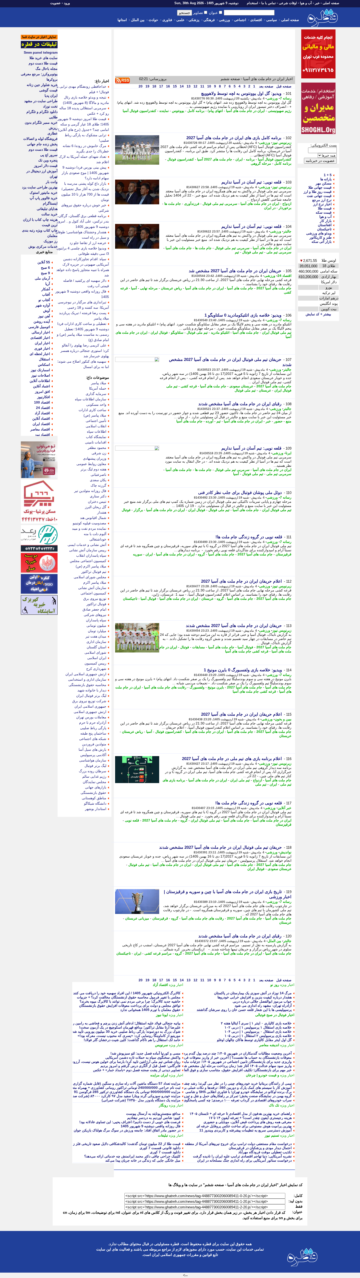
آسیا (134, 288)
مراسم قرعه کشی (158, 953)
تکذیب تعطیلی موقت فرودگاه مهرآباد (265, 1152)
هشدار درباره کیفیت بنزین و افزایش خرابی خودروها (254, 997)
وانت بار (52, 182)
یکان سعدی (98, 480)
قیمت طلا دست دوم (43, 63)
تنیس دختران (97, 502)
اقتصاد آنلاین (41, 418)
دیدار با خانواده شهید (91, 690)
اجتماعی (240, 20)
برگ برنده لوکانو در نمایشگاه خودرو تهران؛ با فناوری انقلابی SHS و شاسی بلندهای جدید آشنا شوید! (221, 1092)
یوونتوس (178, 111)
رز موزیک (51, 241)
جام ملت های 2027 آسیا (214, 159)
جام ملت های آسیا (179, 248)
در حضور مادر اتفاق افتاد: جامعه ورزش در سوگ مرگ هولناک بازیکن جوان (127, 1130)
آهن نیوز (44, 316)
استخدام (252, 3)
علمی (180, 20)
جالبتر (287, 231)
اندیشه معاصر (269, 1045)
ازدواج (286, 204)
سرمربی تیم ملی (278, 252)
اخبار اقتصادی (40, 338)
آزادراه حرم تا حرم (92, 723)
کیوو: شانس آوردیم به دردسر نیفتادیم (153, 1118)
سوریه (137, 554)
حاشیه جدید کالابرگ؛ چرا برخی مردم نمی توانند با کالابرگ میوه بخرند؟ (130, 1001)
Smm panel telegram (41, 52)
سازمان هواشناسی (92, 760)
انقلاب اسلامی (96, 426)
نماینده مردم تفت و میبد (89, 528)
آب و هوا (306, 3)
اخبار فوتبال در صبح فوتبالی (274, 1015)
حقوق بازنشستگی (93, 793)
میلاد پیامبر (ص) (95, 415)
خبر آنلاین (284, 808)
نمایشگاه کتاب (96, 437)
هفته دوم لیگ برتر (93, 469)
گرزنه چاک (98, 485)
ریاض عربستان (171, 288)
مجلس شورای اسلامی (90, 577)
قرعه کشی (189, 386)
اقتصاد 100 (42, 402)
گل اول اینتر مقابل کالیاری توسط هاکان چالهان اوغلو (254, 1040)
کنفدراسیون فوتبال (180, 159)
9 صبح (45, 273)
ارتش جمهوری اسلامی (90, 712)
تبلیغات (163, 1135)
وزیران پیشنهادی (94, 458)
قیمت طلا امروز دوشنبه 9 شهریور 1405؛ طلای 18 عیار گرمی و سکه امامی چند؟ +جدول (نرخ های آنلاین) (83, 124)
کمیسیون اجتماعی (93, 593)
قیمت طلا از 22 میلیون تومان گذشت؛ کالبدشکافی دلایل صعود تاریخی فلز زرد (125, 1144)
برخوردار (285, 208)
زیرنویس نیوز (281, 143)
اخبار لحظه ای (40, 354)
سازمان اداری (96, 642)
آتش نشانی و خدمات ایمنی (87, 545)
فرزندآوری (191, 204)
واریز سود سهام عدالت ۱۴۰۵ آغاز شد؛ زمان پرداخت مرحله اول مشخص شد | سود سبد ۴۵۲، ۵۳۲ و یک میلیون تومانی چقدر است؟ (198, 1066)
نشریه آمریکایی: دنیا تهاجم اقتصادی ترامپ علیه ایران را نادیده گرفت (242, 1156)
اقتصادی (256, 20)
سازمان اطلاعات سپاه (90, 399)
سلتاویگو (177, 332)
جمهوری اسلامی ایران (90, 706)
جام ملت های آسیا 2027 (273, 288)
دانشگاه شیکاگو (95, 803)
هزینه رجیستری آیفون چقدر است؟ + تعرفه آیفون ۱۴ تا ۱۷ (250, 1118)
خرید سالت (49, 214)
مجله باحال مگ (47, 69)
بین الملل (137, 20)
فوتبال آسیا (148, 599)
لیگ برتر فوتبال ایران (91, 696)
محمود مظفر (97, 448)
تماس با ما (268, 3)
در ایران (270, 208)
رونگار (163, 1105)
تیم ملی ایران (240, 780)
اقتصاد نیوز (42, 435)
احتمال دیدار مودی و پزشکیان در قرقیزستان (260, 1148)
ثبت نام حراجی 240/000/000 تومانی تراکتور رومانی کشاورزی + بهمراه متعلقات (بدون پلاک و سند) (109, 1088)
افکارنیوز (43, 397)
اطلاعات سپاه (96, 431)
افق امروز (42, 391)
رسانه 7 (285, 98)
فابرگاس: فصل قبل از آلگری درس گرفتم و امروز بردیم (140, 1066)
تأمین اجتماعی (96, 421)
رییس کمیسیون (95, 663)
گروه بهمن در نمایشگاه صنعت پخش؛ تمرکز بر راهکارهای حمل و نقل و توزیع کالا (234, 1096)
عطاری (53, 133)
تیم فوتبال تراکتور (93, 572)
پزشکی (194, 20)
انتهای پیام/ (215, 111)
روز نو (274, 985)
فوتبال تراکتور (96, 604)
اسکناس (44, 365)
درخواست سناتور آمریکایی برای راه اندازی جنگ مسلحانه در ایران (244, 1160)
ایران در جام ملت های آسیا (245, 111)
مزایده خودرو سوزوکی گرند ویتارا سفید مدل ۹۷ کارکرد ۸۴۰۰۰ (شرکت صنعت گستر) (119, 1096)
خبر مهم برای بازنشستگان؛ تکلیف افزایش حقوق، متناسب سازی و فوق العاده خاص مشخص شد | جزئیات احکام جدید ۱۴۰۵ (204, 1070)
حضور (278, 421)
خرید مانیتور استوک (44, 193)
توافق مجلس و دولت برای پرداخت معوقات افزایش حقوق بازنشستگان (129, 1006)
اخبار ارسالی (41, 332)
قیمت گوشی (48, 90)
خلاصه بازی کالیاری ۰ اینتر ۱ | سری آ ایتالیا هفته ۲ (256, 1023)
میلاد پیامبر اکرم (94, 582)
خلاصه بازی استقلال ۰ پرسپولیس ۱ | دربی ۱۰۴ (258, 1031)
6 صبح (45, 268)
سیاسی (271, 20)
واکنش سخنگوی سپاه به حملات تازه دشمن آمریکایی (142, 1057)
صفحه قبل (283, 86)
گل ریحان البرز (95, 507)
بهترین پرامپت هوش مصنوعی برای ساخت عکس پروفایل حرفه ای (244, 1126)
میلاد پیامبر (98, 383)
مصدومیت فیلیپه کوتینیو (89, 523)
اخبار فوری (42, 348)
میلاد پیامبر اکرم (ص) (91, 566)
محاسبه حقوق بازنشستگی (87, 685)
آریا (47, 284)
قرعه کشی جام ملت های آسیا (246, 651)
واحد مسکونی (96, 404)
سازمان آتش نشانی (92, 588)
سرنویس (161, 1045)
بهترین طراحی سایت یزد (40, 187)
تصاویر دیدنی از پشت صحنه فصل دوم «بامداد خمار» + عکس (136, 1070)
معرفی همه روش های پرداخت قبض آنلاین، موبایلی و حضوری (248, 1122)
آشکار (45, 289)
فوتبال (126, 510)
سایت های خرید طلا (43, 58)
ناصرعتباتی (98, 475)
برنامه (250, 159)
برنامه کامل (195, 111)
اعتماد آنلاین (41, 386)
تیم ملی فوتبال (252, 252)
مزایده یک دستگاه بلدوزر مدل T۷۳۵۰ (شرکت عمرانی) (141, 1100)
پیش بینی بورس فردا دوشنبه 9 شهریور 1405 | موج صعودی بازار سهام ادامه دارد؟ (85, 172)
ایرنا (288, 453)
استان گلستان (96, 647)
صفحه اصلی (331, 3)
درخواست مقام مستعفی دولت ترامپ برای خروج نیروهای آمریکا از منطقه (238, 1144)
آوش (46, 311)
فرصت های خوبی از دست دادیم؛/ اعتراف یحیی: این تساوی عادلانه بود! (129, 1122)
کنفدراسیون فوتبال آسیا (139, 111)
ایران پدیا (51, 96)
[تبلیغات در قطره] (39, 47)
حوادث (153, 20)
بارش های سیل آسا (92, 749)
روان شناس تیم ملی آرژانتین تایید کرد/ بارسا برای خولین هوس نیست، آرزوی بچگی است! (116, 1062)
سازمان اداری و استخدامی (87, 679)
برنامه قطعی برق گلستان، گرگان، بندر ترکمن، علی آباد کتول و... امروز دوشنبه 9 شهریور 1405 (83, 221)
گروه (201, 554)
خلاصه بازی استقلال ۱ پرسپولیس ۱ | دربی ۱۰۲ (258, 1027)
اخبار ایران (42, 343)
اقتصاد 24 (284, 276)
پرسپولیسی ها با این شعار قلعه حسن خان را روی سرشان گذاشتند (244, 1010)
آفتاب (46, 294)
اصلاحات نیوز (40, 375)
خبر (317, 3)
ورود (67, 3)
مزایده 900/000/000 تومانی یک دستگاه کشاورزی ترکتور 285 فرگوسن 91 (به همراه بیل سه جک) (110, 1092)
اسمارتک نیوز (40, 370)
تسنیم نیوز (272, 1135)
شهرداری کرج (96, 669)
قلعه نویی (132, 820)
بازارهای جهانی (95, 787)
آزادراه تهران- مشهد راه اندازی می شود (263, 1006)
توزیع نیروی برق (94, 599)
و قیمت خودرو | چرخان (262, 1075)
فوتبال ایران (159, 332)
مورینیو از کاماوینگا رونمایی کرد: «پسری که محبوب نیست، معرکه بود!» (129, 1036)
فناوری (167, 20)
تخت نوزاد (50, 106)
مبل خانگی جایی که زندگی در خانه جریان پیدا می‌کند (142, 1160)
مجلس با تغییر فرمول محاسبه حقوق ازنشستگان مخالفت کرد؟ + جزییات (128, 997)
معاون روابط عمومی (91, 464)
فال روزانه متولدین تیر (90, 491)
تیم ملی (260, 784)
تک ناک (274, 1105)
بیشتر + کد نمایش (318, 314)
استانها (122, 20)
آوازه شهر (43, 305)
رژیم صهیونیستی (279, 111)
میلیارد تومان (97, 631)
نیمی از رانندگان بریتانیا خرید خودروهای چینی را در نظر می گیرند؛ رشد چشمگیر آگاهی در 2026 (224, 1083)
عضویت (55, 3)
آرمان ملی (42, 278)
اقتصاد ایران (41, 424)
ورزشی (224, 20)
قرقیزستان (283, 554)
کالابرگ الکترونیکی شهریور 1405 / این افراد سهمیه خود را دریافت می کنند (126, 993)
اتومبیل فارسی (39, 327)
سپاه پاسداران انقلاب (91, 555)
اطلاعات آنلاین (40, 381)
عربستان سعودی (241, 386)
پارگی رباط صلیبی (93, 728)
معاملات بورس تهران (91, 717)
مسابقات (198, 647)
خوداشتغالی (97, 539)
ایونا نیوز (162, 1015)
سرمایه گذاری (96, 394)
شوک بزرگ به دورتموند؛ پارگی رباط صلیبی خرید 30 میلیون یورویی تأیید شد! (125, 1031)
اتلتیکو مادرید (220, 332)
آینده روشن (42, 321)
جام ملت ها (172, 204)
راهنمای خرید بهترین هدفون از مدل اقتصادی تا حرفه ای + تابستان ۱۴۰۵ (241, 1114)
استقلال (44, 359)
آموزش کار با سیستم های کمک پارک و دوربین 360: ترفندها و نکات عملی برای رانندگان (230, 1088)
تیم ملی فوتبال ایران (276, 332)
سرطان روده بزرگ (92, 771)
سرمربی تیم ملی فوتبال (220, 204)
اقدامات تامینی (95, 442)
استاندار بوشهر (95, 809)
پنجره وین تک (48, 160)
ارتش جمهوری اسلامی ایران (85, 674)
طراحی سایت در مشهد (41, 101)
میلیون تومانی (96, 625)
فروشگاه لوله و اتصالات (40, 139)
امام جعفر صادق (94, 609)
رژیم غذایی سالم (94, 776)
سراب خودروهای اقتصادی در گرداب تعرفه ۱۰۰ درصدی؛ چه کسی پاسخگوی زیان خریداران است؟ (222, 1100)
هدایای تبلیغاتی (47, 209)
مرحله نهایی (149, 288)
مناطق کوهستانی (94, 798)
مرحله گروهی (261, 163)
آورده (209, 421)
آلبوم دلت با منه (95, 534)
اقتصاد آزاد (160, 985)
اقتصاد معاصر (40, 429)
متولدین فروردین (94, 744)
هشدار (101, 512)
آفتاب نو (44, 300)
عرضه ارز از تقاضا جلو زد (88, 243)
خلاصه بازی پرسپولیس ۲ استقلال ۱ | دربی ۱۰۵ (258, 1036)
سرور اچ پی (49, 155)
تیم (237, 252)
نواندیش (285, 852)
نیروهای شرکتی (95, 615)
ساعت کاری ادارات (92, 410)
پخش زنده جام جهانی (42, 144)
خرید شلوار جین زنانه (42, 85)
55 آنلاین (43, 262)
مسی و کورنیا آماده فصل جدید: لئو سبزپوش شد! (145, 1053)
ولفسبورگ (197, 687)
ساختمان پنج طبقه (93, 733)
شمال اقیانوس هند (93, 518)
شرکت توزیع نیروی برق (89, 701)
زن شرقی (99, 453)
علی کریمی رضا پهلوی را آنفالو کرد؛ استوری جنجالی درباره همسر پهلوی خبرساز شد (84, 350)
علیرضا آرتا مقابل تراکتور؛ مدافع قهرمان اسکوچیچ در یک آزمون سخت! (129, 1027)
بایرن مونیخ (216, 687)
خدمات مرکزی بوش (43, 246)
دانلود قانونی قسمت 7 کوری (160, 1148)
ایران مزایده (159, 1075)
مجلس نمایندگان (94, 782)
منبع (288, 421)
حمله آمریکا (97, 388)
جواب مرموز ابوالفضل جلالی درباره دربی (262, 1001)
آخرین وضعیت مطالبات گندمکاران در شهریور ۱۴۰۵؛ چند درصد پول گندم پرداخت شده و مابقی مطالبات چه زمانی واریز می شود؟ (199, 1053)
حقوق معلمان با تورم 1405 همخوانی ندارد (150, 1010)
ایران (239, 159)
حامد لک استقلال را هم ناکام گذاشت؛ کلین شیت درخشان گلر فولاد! (132, 1040)
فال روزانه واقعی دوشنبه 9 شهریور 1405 (150, 1126)
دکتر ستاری (98, 496)
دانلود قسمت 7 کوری (165, 1152)
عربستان (265, 390)
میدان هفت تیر (95, 636)
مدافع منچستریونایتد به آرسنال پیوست (153, 1114)
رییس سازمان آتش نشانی (87, 550)
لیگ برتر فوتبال (95, 766)
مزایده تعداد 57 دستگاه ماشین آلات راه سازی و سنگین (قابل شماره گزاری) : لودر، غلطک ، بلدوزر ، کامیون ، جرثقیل (96, 1083)
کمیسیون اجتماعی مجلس (88, 561)
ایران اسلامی (96, 658)
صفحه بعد (265, 86)
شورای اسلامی (95, 652)
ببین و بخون (283, 719)
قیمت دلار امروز (46, 166)
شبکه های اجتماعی (92, 739)
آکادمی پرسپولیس (93, 755)
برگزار (138, 510)
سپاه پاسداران (96, 620)
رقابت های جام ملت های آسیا (165, 687)
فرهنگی (209, 20)
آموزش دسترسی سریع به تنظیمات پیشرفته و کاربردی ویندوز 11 (245, 1130)
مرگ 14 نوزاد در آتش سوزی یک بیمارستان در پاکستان (253, 993)
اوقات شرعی (288, 3)
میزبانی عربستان (137, 918)
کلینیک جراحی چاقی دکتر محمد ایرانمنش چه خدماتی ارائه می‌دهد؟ (132, 1156)
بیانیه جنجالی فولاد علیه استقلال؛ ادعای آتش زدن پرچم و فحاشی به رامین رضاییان (121, 1023)
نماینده (164, 111)
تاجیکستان (130, 599)
